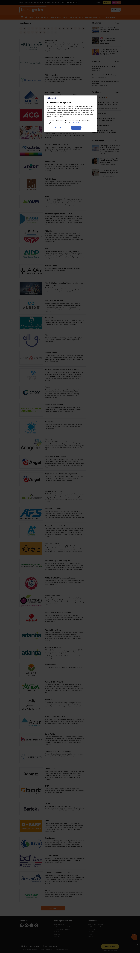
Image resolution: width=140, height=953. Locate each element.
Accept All (76, 128)
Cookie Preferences (61, 128)
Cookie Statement (78, 123)
